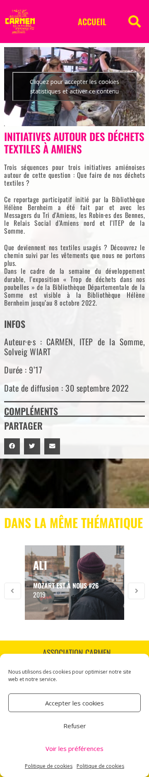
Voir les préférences (74, 748)
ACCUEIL (92, 21)
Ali (40, 565)
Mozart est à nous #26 (66, 586)
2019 (39, 595)
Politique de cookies (48, 766)
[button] (134, 21)
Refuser (74, 726)
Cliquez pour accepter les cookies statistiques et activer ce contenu (74, 86)
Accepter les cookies (74, 703)
